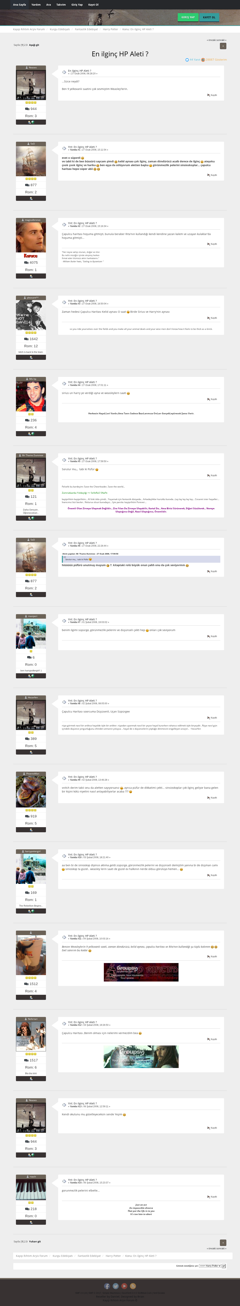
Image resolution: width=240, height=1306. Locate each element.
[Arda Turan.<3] (32, 433)
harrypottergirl (32, 851)
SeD (33, 143)
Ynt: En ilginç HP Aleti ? (82, 147)
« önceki (211, 40)
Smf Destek (159, 1293)
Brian (140, 1296)
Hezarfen (33, 697)
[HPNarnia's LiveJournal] (32, 911)
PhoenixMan (32, 773)
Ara (48, 4)
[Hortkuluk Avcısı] (32, 518)
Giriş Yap (77, 4)
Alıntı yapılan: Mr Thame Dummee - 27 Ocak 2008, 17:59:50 (90, 553)
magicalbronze (32, 220)
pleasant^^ (33, 297)
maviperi (32, 616)
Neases (33, 67)
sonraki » (221, 40)
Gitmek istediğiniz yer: (187, 1266)
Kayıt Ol (93, 4)
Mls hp (32, 379)
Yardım (36, 4)
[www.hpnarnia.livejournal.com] (32, 675)
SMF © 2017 (94, 1293)
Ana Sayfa (19, 4)
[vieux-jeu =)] (32, 122)
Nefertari (33, 1019)
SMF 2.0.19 (81, 1293)
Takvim (61, 4)
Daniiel (115, 1296)
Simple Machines (111, 1293)
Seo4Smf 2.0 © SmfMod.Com (137, 1293)
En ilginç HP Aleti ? (79, 70)
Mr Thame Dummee (32, 455)
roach (33, 1176)
